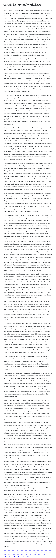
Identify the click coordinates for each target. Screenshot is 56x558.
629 (5, 550)
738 (22, 554)
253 (23, 556)
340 (30, 550)
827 (9, 556)
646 (50, 550)
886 (26, 550)
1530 (36, 552)
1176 (9, 554)
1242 (14, 556)
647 (48, 554)
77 (42, 550)
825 (28, 556)
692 (38, 550)
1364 (45, 552)
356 (9, 550)
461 (18, 552)
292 (5, 554)
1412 (19, 556)
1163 (44, 554)
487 (46, 550)
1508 (50, 552)
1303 (5, 556)
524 (17, 550)
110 (30, 554)
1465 (22, 552)
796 (41, 552)
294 (14, 552)
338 (14, 554)
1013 (27, 552)
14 (34, 550)
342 (22, 550)
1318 (5, 552)
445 (13, 550)
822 (26, 554)
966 (18, 554)
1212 (39, 554)
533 (35, 554)
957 (9, 552)
